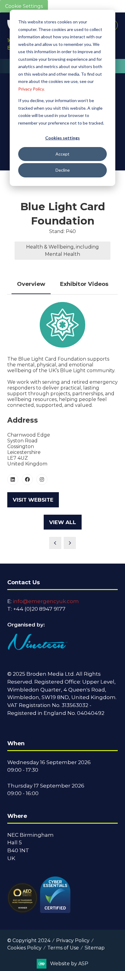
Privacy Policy (73, 940)
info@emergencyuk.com (46, 601)
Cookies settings (62, 137)
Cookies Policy (24, 948)
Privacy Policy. (31, 88)
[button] (33, 499)
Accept (62, 153)
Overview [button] (31, 283)
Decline (63, 170)
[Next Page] (70, 543)
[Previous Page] (55, 543)
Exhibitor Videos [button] (84, 283)
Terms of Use (63, 948)
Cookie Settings (24, 6)
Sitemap (95, 948)
